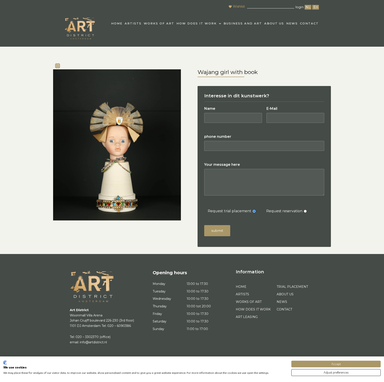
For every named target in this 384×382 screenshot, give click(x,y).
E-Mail (271, 108)
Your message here (222, 164)
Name (209, 108)
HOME (116, 23)
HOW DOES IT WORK (196, 23)
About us (274, 23)
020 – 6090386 (119, 326)
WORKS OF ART (159, 23)
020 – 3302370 (87, 337)
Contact (309, 23)
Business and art (243, 23)
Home (241, 287)
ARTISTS (133, 23)
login (299, 7)
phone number (217, 136)
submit (217, 230)
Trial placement (292, 287)
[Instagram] (57, 65)
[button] (198, 23)
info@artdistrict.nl (93, 342)
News (292, 23)
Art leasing (247, 317)
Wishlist (239, 6)
